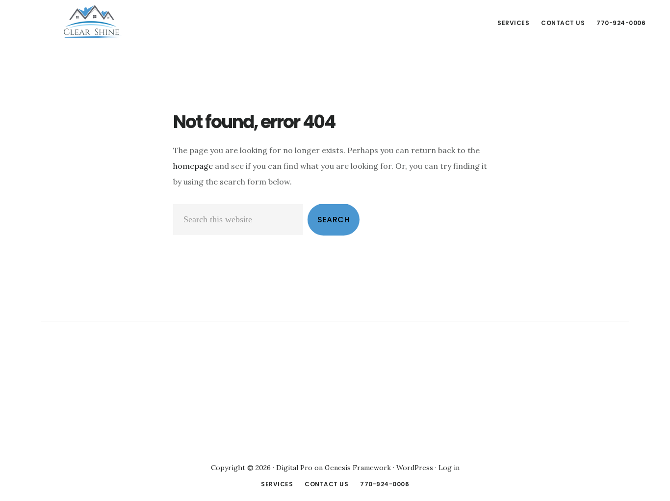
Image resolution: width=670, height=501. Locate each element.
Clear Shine (93, 21)
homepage (193, 166)
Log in (449, 467)
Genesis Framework (358, 467)
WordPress (414, 467)
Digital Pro (294, 467)
